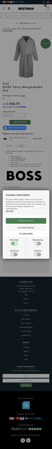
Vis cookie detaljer (26, 233)
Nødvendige (14, 240)
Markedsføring (37, 240)
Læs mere (9, 211)
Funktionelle (14, 251)
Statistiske (38, 251)
